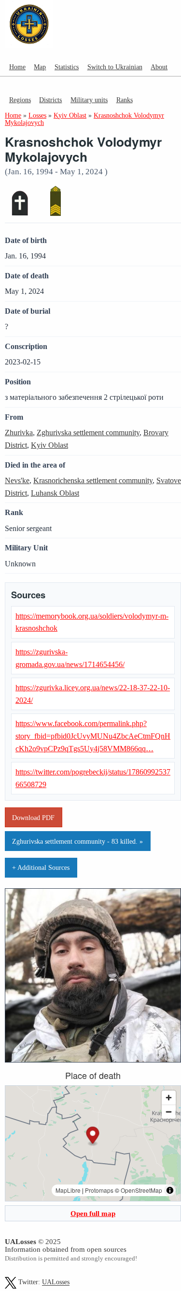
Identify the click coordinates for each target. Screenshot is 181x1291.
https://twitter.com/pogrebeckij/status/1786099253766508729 (92, 778)
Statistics (67, 67)
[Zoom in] (169, 1098)
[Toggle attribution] (170, 1190)
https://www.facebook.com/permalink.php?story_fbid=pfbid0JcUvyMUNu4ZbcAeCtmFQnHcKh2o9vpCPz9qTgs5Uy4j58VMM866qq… (92, 735)
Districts (50, 100)
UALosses (56, 1282)
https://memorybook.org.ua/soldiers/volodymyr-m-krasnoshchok (91, 622)
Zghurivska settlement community (88, 432)
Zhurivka (19, 432)
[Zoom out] (169, 1112)
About (159, 67)
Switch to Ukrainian (114, 67)
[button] (92, 1137)
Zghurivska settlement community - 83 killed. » (77, 841)
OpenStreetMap (141, 1190)
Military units (89, 100)
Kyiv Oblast (49, 445)
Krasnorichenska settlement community (93, 480)
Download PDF (33, 817)
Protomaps (99, 1190)
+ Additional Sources (41, 867)
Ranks (124, 100)
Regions (20, 100)
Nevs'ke (17, 480)
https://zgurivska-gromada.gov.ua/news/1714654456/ (70, 658)
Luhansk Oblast (55, 493)
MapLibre (68, 1190)
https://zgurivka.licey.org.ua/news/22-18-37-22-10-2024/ (92, 693)
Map (40, 67)
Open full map (92, 1213)
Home (17, 67)
